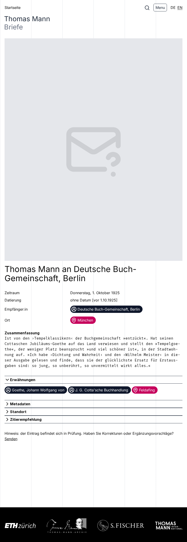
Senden (11, 439)
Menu (160, 7)
